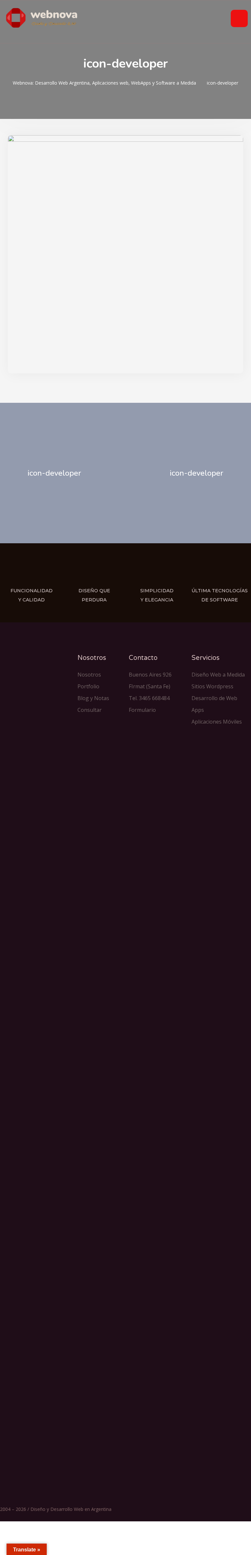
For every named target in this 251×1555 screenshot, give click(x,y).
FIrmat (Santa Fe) (149, 686)
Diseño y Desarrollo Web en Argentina (70, 1509)
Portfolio (88, 686)
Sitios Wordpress (212, 686)
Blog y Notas (93, 698)
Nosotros (89, 674)
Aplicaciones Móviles (217, 721)
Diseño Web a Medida (218, 674)
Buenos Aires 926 (150, 674)
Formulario (142, 709)
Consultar (89, 709)
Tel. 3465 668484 (149, 698)
